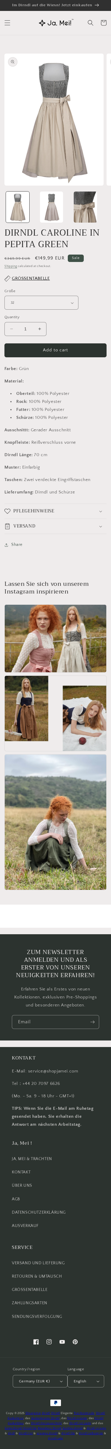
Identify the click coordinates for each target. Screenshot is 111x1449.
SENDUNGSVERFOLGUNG (37, 1316)
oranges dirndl (47, 1433)
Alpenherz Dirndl (50, 1428)
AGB (16, 1199)
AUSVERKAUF (25, 1225)
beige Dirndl (13, 1428)
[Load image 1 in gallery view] (17, 207)
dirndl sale (55, 1438)
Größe (9, 291)
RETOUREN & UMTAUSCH (37, 1276)
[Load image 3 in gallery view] (85, 207)
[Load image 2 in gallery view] (51, 207)
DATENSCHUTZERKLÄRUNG (39, 1212)
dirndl (46, 1413)
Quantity (12, 317)
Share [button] (16, 544)
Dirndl (55, 1413)
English (80, 1381)
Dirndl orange (77, 1418)
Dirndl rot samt (80, 1423)
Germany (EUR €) (34, 1381)
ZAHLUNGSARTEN (29, 1303)
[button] (7, 22)
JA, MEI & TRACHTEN (32, 1159)
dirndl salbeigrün (91, 1433)
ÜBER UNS (22, 1185)
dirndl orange (96, 1428)
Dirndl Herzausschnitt (46, 1423)
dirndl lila (30, 1428)
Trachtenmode (84, 1413)
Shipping (10, 266)
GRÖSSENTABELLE (29, 1289)
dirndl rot (26, 1433)
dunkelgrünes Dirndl (45, 1418)
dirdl (11, 1433)
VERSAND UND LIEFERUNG (38, 1263)
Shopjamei (33, 1413)
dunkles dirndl (72, 1428)
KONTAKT (21, 1172)
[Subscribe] (92, 1022)
